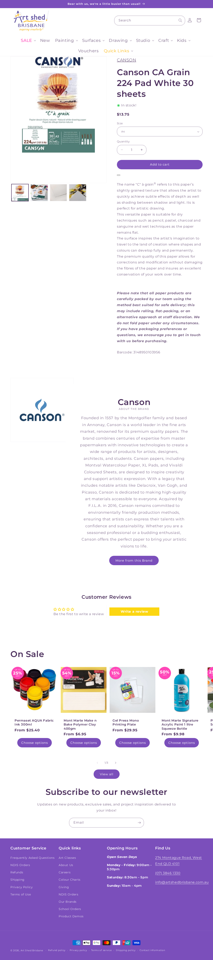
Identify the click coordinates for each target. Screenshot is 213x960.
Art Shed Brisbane (32, 950)
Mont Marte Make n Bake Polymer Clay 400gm (80, 724)
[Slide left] (97, 762)
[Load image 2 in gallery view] (39, 192)
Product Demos (71, 916)
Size (120, 123)
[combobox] (149, 20)
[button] (27, 40)
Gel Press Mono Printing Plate (126, 722)
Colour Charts (69, 879)
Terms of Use (20, 894)
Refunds (16, 872)
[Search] (180, 20)
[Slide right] (115, 762)
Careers (65, 872)
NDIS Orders (20, 865)
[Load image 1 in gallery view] (19, 192)
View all (106, 774)
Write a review (134, 611)
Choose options (34, 743)
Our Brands (68, 902)
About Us (66, 865)
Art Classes (67, 858)
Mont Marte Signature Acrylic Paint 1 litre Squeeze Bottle (180, 724)
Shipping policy (126, 950)
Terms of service (101, 950)
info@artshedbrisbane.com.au (182, 882)
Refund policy (57, 950)
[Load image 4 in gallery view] (77, 192)
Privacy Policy (21, 887)
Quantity (123, 141)
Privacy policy (78, 950)
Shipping (17, 879)
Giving (64, 887)
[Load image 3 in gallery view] (58, 192)
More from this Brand (134, 560)
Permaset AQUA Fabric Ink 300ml (34, 722)
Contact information (152, 950)
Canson (126, 59)
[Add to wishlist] (118, 175)
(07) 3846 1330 (167, 873)
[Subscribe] (139, 823)
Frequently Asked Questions (32, 858)
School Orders (70, 909)
